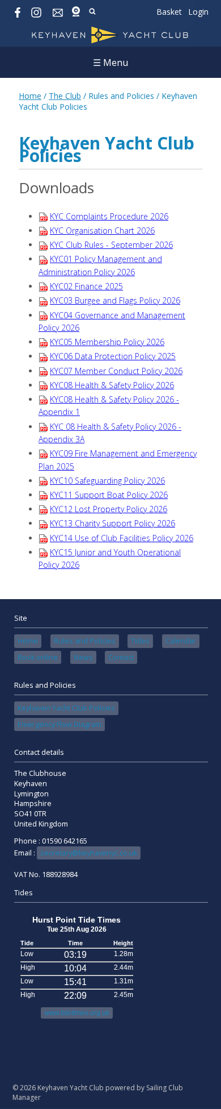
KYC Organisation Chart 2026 (102, 230)
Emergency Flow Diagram (59, 724)
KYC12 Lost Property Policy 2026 (108, 509)
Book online (38, 657)
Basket (169, 11)
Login (198, 11)
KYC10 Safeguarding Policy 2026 (107, 480)
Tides (140, 641)
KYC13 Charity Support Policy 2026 (112, 523)
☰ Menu (110, 62)
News (83, 657)
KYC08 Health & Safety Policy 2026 (112, 385)
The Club (65, 95)
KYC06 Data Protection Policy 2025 (113, 356)
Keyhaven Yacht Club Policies (66, 708)
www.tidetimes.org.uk (76, 1013)
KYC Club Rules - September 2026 (111, 244)
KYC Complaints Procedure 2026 (109, 216)
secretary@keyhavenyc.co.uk (88, 853)
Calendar (180, 641)
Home (30, 95)
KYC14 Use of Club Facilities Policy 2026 (121, 538)
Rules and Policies (85, 641)
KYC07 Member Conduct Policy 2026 (116, 370)
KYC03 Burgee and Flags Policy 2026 (115, 300)
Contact (121, 657)
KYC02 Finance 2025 (86, 286)
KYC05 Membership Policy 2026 (107, 342)
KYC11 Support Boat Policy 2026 (109, 494)
